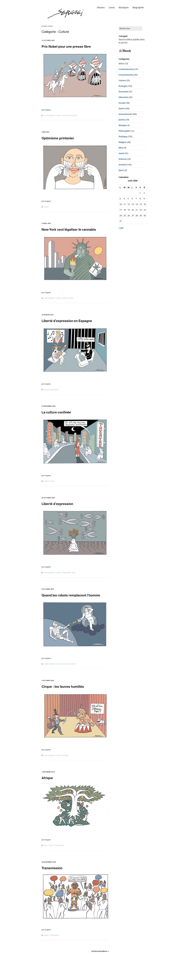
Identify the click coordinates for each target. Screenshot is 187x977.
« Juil (121, 228)
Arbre (45, 845)
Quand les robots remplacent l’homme (71, 595)
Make (50, 970)
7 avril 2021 (46, 223)
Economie (123, 91)
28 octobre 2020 (48, 498)
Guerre (122, 108)
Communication (49, 115)
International (67, 115)
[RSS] (144, 970)
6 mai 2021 (46, 132)
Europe (122, 103)
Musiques (124, 7)
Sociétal (70, 298)
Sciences (65, 664)
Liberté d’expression (57, 503)
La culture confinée (56, 412)
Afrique (47, 777)
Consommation (49, 298)
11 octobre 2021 (48, 40)
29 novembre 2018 (49, 862)
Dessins (101, 7)
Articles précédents (99, 951)
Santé (64, 298)
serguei (47, 110)
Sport (121, 170)
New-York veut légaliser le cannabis (69, 229)
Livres (112, 7)
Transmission (52, 868)
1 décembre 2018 (48, 772)
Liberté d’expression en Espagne (67, 320)
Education (123, 97)
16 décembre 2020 (49, 406)
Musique (123, 125)
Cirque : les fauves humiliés (63, 686)
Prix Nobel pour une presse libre (66, 46)
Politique (123, 136)
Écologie (65, 755)
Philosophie (67, 572)
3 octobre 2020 (48, 680)
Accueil (44, 26)
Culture (58, 115)
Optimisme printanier (58, 138)
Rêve (74, 572)
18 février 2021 (48, 315)
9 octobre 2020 (48, 589)
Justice (75, 115)
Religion (123, 142)
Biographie (138, 7)
